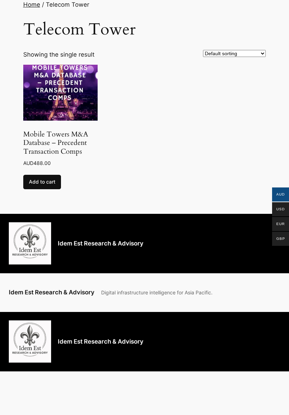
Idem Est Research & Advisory (100, 243)
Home (31, 4)
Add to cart (42, 182)
